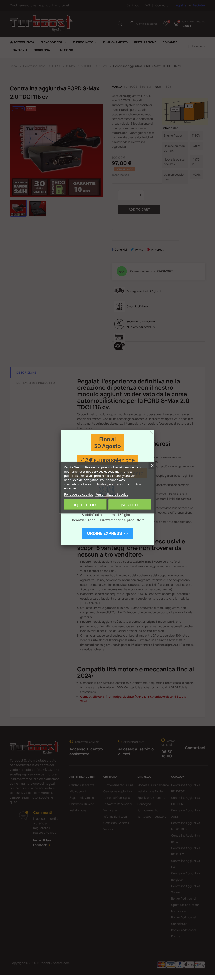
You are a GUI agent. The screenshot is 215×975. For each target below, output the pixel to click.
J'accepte (130, 504)
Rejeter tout (85, 504)
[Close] (151, 432)
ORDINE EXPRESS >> (107, 533)
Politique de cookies (78, 494)
